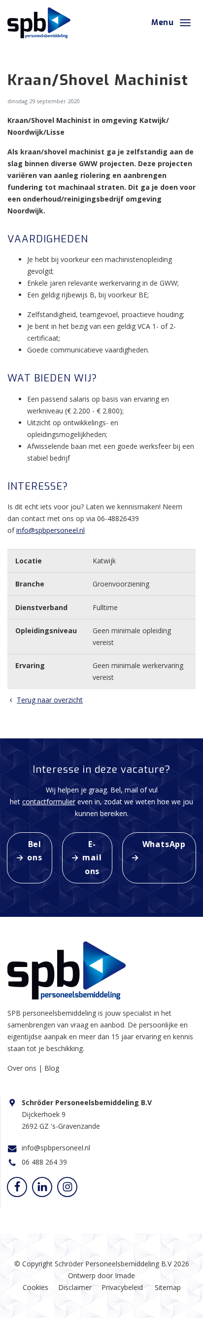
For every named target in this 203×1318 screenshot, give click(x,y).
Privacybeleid (122, 1287)
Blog (51, 1068)
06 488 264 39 (44, 1162)
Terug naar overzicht (50, 699)
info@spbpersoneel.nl (50, 530)
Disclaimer (75, 1287)
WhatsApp (164, 844)
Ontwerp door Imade (101, 1275)
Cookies (35, 1287)
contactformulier (48, 801)
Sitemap (168, 1287)
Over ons (22, 1068)
